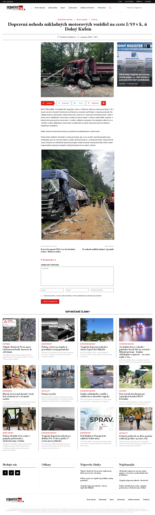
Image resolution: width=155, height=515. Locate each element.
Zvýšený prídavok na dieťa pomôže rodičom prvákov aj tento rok (135, 437)
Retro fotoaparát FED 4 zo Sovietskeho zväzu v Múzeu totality (58, 250)
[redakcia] (58, 37)
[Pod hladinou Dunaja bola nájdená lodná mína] (96, 418)
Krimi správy (82, 20)
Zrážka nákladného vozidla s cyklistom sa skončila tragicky (94, 395)
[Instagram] (11, 472)
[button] (110, 8)
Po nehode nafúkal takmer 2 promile (98, 249)
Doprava (6, 344)
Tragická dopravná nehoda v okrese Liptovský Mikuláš (94, 348)
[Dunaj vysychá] (58, 376)
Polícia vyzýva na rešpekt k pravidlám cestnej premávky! (55, 348)
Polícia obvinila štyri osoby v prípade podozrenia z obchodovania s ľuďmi (16, 438)
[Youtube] (17, 472)
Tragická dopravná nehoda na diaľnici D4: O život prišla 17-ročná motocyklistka (56, 438)
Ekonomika (7, 391)
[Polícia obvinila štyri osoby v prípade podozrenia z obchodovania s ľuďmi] (19, 418)
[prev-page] (144, 46)
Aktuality (46, 391)
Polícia (94, 20)
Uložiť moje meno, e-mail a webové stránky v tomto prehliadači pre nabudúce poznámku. (73, 296)
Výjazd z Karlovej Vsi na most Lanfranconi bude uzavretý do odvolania (17, 349)
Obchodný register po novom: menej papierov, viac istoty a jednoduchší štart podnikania (134, 77)
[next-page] (148, 46)
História (122, 391)
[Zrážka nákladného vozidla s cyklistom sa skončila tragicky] (96, 376)
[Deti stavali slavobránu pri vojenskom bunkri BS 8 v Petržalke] (135, 376)
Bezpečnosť (47, 344)
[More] (103, 103)
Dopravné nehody (65, 20)
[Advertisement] (20, 56)
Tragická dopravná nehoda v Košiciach (133, 480)
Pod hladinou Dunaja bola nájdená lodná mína (93, 437)
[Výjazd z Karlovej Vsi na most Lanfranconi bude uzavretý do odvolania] (19, 329)
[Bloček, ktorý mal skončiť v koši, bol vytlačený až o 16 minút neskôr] (19, 376)
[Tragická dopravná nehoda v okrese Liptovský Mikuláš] (96, 329)
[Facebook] (5, 472)
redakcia (72, 37)
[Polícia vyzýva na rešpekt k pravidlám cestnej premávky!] (58, 329)
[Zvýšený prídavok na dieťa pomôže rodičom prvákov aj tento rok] (135, 418)
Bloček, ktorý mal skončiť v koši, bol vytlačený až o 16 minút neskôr (18, 396)
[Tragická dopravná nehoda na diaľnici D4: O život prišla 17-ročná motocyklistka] (58, 418)
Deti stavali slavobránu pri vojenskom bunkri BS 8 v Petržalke (132, 396)
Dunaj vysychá (49, 393)
